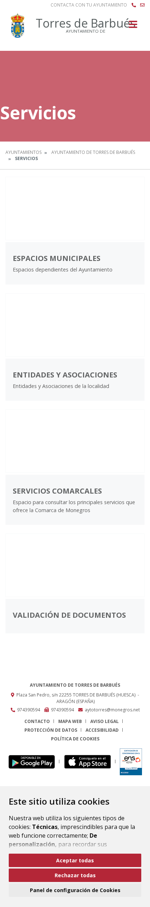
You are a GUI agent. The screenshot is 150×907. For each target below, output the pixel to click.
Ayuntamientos (23, 152)
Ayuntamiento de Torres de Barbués (93, 152)
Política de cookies (75, 739)
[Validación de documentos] (75, 565)
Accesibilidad (102, 730)
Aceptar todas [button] (75, 860)
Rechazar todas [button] (75, 875)
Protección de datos (50, 730)
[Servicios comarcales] (75, 441)
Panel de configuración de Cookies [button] (75, 890)
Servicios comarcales (57, 491)
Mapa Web (70, 721)
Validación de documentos (69, 615)
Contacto (37, 721)
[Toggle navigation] (133, 26)
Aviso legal (104, 721)
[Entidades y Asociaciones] (75, 325)
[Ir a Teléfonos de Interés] (133, 5)
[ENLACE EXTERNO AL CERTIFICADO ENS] (131, 762)
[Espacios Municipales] (75, 208)
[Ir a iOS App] (90, 762)
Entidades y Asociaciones (65, 375)
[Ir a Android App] (33, 762)
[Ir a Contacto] (142, 5)
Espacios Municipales (56, 258)
